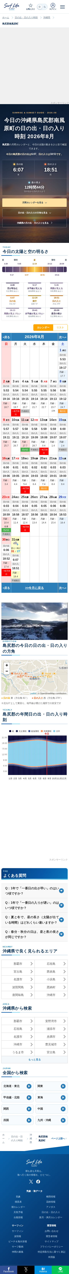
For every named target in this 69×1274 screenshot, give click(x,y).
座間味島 (18, 994)
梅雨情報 (50, 1196)
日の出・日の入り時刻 (26, 17)
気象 (18, 1196)
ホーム (5, 17)
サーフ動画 (17, 1246)
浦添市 (51, 1028)
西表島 (51, 971)
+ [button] (7, 665)
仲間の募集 (17, 1252)
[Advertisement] (34, 67)
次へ (62, 337)
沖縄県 (46, 17)
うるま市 (18, 1052)
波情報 (17, 1236)
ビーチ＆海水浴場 (17, 1241)
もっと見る (34, 1059)
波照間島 (18, 987)
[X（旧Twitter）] (31, 1182)
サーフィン (17, 1231)
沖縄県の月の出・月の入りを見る (33, 223)
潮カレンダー (18, 1207)
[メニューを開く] (62, 7)
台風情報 (18, 1217)
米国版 (51, 1257)
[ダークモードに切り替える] (42, 7)
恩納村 (51, 987)
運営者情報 (51, 1236)
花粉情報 (50, 1201)
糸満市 (51, 1036)
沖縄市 (51, 994)
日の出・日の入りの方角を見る (33, 212)
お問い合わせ (51, 1231)
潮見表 (18, 1201)
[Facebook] (38, 1182)
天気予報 (18, 1212)
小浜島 (51, 979)
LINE (60, 1271)
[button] (17, 1086)
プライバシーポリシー (51, 1246)
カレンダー (43, 327)
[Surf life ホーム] (12, 6)
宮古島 (18, 971)
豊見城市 (51, 1044)
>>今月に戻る (34, 587)
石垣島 (51, 963)
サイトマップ (51, 1241)
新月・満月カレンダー (50, 1217)
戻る (7, 337)
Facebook (8, 1271)
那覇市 (18, 963)
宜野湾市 (51, 1021)
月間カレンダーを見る (32, 202)
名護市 (18, 979)
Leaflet (33, 693)
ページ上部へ (59, 1138)
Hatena (43, 1271)
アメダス (50, 1207)
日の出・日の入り (51, 1212)
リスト (60, 327)
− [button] (7, 671)
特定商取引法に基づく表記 (51, 1252)
